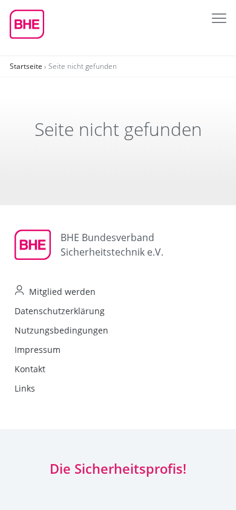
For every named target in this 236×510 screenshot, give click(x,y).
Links (25, 388)
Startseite (26, 66)
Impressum (38, 349)
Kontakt (30, 369)
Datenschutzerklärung (60, 311)
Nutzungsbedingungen (61, 330)
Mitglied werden (62, 291)
